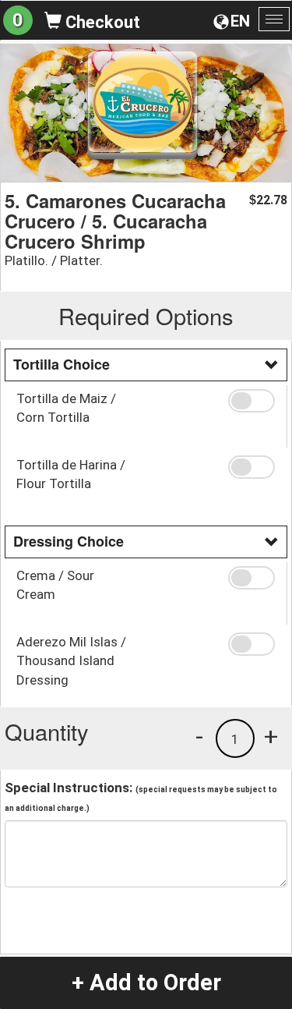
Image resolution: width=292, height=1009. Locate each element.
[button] (251, 400)
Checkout (101, 22)
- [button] (199, 736)
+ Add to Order (146, 982)
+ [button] (271, 736)
